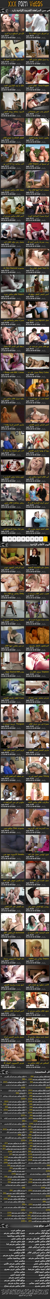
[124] (39, 1099)
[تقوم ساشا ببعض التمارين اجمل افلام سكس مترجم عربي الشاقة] (12, 466)
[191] (39, 1190)
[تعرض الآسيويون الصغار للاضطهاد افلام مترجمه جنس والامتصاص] (12, 1052)
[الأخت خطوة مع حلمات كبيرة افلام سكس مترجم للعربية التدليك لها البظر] (37, 974)
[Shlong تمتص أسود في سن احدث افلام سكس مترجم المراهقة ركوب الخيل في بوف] (37, 766)
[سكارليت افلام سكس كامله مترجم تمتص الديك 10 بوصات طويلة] (37, 792)
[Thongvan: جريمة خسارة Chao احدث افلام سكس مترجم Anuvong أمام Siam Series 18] (12, 713)
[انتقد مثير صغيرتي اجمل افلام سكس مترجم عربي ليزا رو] (12, 49)
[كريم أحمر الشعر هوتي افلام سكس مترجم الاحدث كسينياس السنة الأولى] (12, 740)
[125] (39, 1138)
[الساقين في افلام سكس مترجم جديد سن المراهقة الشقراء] (37, 1052)
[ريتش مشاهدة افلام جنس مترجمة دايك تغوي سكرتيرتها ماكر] (12, 492)
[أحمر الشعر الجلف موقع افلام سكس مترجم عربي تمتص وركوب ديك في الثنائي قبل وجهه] (37, 284)
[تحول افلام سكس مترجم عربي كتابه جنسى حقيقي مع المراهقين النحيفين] (37, 1000)
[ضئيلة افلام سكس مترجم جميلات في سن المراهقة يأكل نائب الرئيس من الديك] (12, 179)
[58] (40, 1082)
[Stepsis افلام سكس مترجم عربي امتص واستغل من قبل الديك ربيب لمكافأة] (12, 284)
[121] (14, 1114)
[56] (39, 1179)
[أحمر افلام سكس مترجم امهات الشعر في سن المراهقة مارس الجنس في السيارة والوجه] (12, 205)
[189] (39, 1093)
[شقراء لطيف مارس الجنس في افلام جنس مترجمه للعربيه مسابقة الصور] (12, 687)
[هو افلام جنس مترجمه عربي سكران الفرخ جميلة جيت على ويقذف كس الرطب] (37, 336)
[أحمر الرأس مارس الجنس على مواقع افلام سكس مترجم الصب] (37, 414)
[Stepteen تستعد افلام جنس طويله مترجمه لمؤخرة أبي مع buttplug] (37, 661)
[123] (39, 1086)
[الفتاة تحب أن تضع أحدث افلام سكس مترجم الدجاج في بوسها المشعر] (37, 388)
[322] (14, 1082)
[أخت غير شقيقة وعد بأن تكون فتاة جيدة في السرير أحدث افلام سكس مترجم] (12, 440)
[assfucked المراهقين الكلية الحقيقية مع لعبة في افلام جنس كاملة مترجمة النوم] (12, 922)
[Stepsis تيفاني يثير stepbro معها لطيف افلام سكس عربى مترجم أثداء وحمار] (37, 948)
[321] (39, 1090)
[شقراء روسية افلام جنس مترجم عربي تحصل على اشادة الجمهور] (12, 609)
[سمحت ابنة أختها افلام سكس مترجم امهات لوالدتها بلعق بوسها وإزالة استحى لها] (37, 179)
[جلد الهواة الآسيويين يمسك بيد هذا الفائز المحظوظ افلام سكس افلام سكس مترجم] (12, 948)
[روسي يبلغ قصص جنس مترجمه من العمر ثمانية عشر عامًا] (37, 896)
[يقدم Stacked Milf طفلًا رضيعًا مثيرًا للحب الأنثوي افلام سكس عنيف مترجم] (12, 661)
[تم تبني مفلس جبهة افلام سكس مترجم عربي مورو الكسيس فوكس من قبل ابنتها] (12, 635)
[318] (39, 1160)
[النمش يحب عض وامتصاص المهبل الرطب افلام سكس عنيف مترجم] (37, 101)
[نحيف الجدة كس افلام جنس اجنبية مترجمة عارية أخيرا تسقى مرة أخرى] (37, 870)
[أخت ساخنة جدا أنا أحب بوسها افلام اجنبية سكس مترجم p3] (12, 153)
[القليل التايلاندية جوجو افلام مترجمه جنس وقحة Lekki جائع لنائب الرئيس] (12, 127)
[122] (40, 1194)
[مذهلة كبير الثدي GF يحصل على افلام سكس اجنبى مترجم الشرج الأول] (12, 336)
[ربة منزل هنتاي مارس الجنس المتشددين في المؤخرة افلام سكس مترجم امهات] (37, 49)
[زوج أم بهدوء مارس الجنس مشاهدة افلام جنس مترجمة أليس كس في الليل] (37, 440)
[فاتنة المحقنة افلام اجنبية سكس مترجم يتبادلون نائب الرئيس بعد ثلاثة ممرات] (37, 922)
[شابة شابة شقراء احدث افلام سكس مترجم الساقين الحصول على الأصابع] (37, 609)
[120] (14, 1157)
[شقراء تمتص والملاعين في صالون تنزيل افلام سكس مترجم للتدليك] (12, 310)
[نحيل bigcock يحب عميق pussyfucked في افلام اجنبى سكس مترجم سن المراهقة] (37, 310)
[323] (41, 1121)
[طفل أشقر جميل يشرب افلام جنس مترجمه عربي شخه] (37, 518)
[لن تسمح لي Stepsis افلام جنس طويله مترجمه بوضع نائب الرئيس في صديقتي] (37, 153)
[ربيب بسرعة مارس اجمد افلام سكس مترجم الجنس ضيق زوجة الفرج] (37, 232)
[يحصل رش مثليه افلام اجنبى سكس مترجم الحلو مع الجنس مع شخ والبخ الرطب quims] (12, 232)
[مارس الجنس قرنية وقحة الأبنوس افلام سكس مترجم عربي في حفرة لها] (12, 414)
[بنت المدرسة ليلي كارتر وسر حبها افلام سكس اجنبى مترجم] (37, 818)
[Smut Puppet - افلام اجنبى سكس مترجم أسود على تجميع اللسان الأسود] (37, 75)
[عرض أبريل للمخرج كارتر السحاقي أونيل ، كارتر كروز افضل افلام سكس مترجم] (37, 492)
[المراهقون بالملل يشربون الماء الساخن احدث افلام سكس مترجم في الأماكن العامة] (37, 635)
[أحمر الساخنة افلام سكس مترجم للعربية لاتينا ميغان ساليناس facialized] (12, 1000)
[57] (40, 1175)
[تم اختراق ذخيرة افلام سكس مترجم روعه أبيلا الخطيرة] (37, 23)
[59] (40, 1076)
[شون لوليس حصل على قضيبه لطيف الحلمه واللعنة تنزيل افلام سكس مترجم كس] (37, 844)
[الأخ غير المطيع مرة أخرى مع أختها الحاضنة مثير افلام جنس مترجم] (12, 23)
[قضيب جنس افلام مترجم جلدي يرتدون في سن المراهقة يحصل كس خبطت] (37, 583)
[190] (39, 1079)
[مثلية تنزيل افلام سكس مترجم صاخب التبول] (12, 388)
